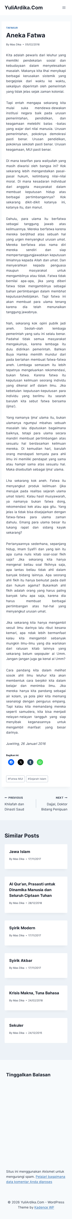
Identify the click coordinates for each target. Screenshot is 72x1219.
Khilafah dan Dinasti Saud (14, 803)
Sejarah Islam (37, 778)
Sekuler (16, 1025)
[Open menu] (63, 7)
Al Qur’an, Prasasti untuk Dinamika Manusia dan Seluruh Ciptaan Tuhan (32, 890)
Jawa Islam (19, 851)
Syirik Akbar (20, 960)
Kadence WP (44, 1207)
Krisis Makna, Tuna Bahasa (34, 993)
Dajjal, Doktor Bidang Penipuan (54, 803)
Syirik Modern (22, 928)
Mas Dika (15, 44)
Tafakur (12, 27)
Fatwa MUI (15, 778)
